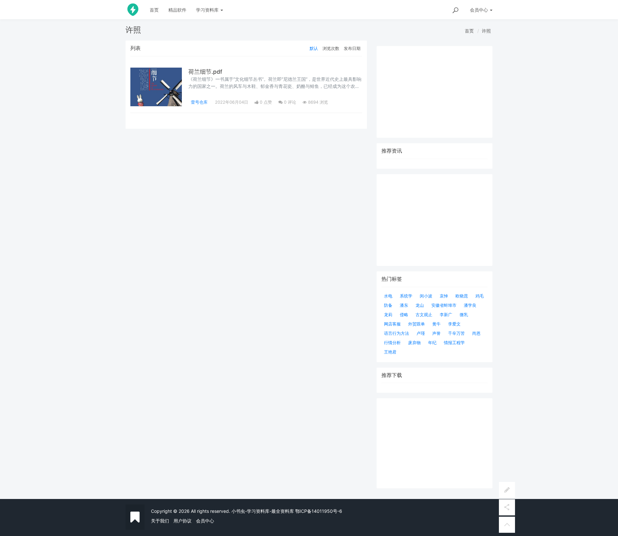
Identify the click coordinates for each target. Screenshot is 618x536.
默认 (314, 48)
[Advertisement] (434, 443)
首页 (154, 10)
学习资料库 (208, 10)
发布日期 (352, 48)
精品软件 (177, 10)
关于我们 (160, 520)
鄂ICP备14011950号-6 (318, 511)
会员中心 (205, 520)
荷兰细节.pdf (205, 71)
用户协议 (182, 520)
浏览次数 (331, 48)
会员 (479, 10)
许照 (486, 30)
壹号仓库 (199, 102)
